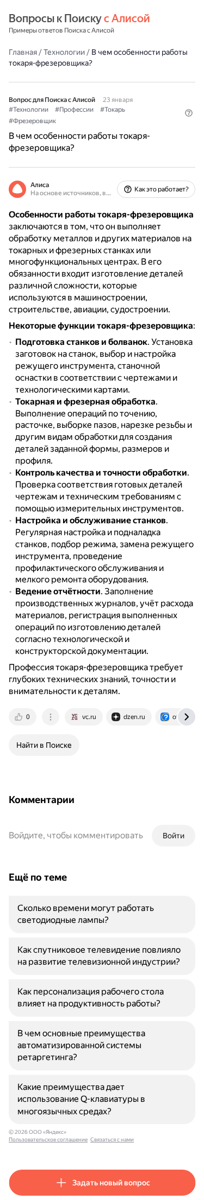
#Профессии (74, 109)
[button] (188, 112)
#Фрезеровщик (32, 121)
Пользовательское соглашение (48, 1140)
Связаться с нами (112, 1140)
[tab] (23, 717)
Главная (23, 52)
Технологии (64, 52)
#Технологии (28, 109)
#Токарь (112, 109)
